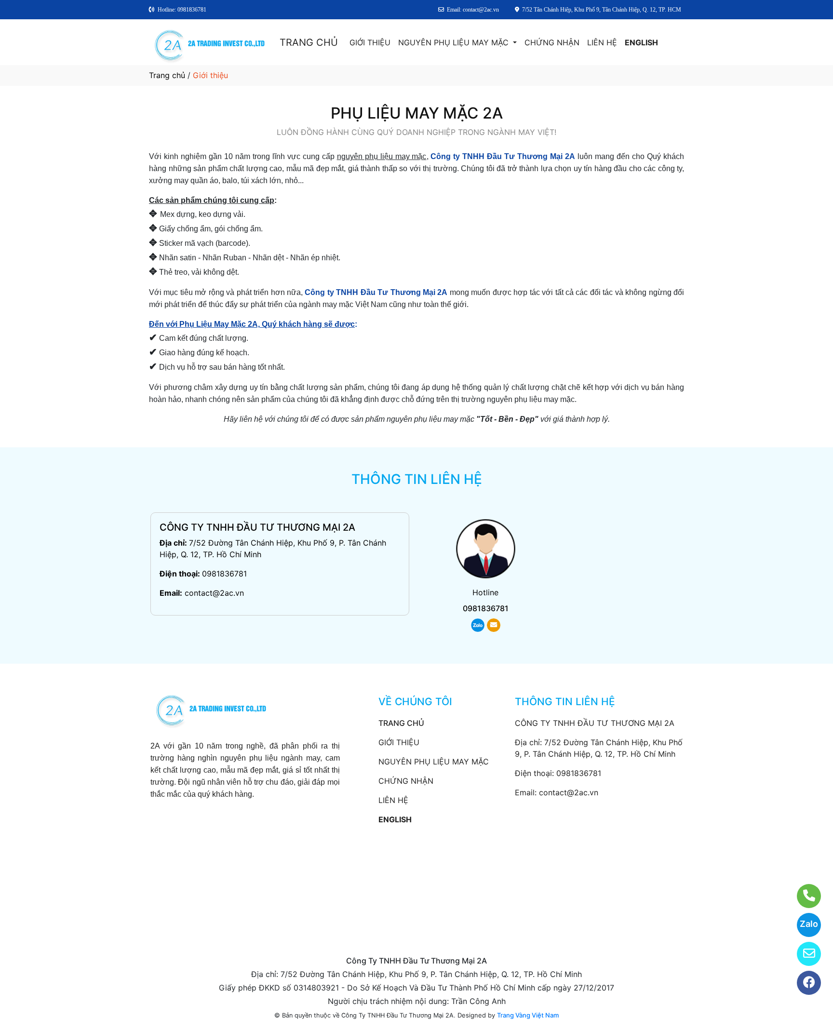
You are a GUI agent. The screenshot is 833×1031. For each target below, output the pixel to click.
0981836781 (224, 573)
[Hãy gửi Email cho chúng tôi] (803, 954)
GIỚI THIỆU (369, 42)
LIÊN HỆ (602, 42)
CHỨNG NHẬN (551, 42)
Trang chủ (167, 75)
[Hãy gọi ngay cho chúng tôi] (803, 896)
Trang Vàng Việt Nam (528, 1015)
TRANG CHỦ (309, 42)
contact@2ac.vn (214, 593)
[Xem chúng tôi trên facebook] (803, 983)
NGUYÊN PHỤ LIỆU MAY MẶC (454, 42)
